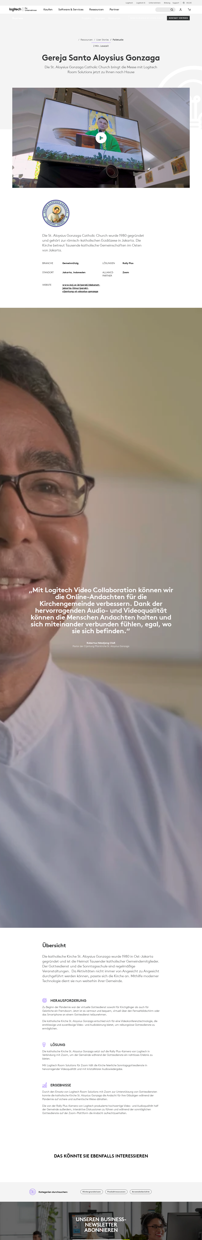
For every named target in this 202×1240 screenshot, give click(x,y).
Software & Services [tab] (70, 9)
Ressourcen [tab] (96, 9)
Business (17, 18)
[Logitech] (25, 9)
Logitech (129, 3)
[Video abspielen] (101, 137)
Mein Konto (180, 9)
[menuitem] (86, 18)
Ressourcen (87, 39)
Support (176, 3)
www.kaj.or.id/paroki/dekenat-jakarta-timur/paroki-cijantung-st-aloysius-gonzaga (81, 288)
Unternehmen (154, 3)
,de (189, 3)
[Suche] (165, 9)
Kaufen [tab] (47, 9)
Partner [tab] (114, 9)
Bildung (167, 3)
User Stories (102, 39)
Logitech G (140, 3)
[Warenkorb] (189, 9)
